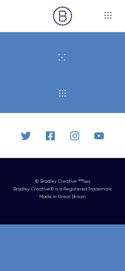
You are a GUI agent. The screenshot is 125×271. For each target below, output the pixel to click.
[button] (15, 16)
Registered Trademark (87, 188)
